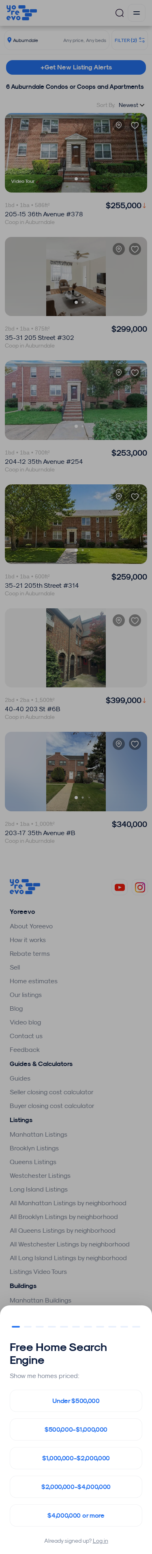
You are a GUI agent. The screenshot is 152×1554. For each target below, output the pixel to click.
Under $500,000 (76, 1401)
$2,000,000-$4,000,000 (76, 1487)
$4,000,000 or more (75, 1515)
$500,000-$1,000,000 (76, 1429)
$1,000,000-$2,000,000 (76, 1458)
